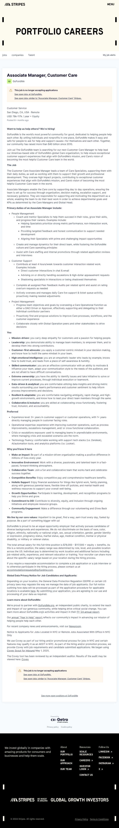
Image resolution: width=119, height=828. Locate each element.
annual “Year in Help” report (27, 617)
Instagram (105, 763)
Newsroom (75, 626)
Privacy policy (53, 727)
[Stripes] (15, 4)
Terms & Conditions (99, 819)
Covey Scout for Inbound (21, 650)
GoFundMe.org (46, 605)
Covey (25, 659)
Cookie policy (66, 727)
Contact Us (86, 774)
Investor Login (85, 768)
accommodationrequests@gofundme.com (30, 569)
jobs (4, 55)
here (33, 590)
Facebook (105, 757)
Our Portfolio (66, 753)
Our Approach (66, 762)
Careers (85, 760)
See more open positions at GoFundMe (59, 695)
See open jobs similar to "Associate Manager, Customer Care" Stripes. (48, 98)
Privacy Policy (81, 819)
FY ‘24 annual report (88, 611)
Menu (110, 4)
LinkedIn (104, 751)
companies (18, 55)
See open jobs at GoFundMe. (28, 94)
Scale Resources (86, 753)
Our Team (66, 769)
